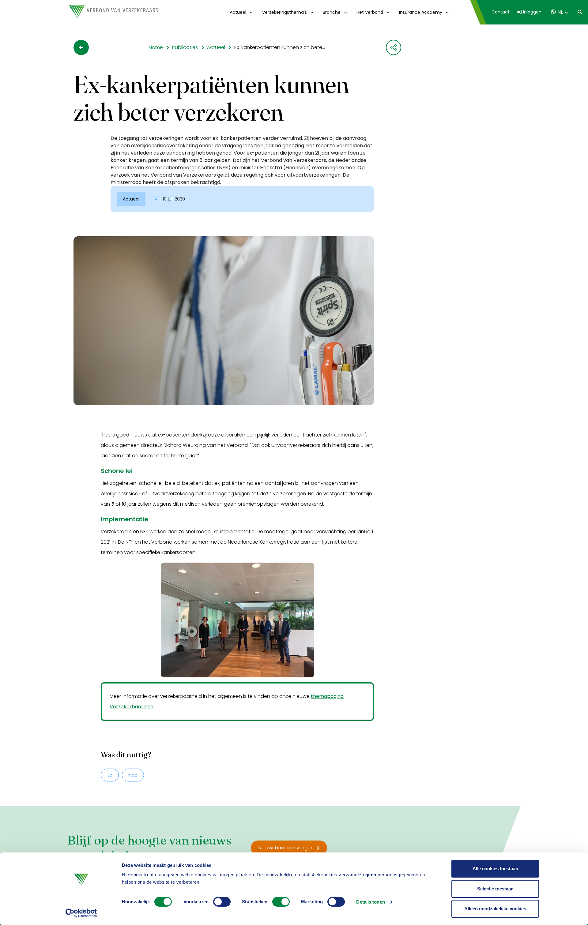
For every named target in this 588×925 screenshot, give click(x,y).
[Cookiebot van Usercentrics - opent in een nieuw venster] (81, 913)
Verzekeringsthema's (284, 12)
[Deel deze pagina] (393, 47)
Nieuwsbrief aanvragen (286, 847)
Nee (133, 775)
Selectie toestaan (495, 888)
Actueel (238, 12)
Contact (501, 12)
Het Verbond (369, 12)
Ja (109, 775)
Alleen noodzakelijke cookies (495, 908)
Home (156, 47)
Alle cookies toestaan (495, 868)
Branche (332, 12)
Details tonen (370, 901)
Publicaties (185, 47)
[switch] (222, 902)
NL (560, 12)
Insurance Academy (420, 12)
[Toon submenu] (250, 12)
